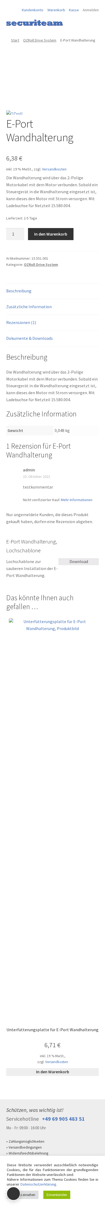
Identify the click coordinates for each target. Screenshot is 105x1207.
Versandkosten (54, 169)
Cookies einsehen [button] (22, 1195)
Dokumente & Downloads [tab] (29, 338)
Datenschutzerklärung (38, 1184)
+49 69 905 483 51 (63, 1118)
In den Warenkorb (50, 234)
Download (78, 561)
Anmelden (91, 10)
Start (15, 40)
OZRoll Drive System (39, 40)
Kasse (74, 10)
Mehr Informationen (76, 499)
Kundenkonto (32, 10)
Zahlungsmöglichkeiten (26, 1141)
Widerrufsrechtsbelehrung (28, 1153)
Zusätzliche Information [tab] (29, 306)
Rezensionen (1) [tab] (21, 322)
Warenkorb (56, 10)
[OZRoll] (17, 113)
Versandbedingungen (25, 1147)
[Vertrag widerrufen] (13, 1194)
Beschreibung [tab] (19, 290)
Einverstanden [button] (57, 1195)
